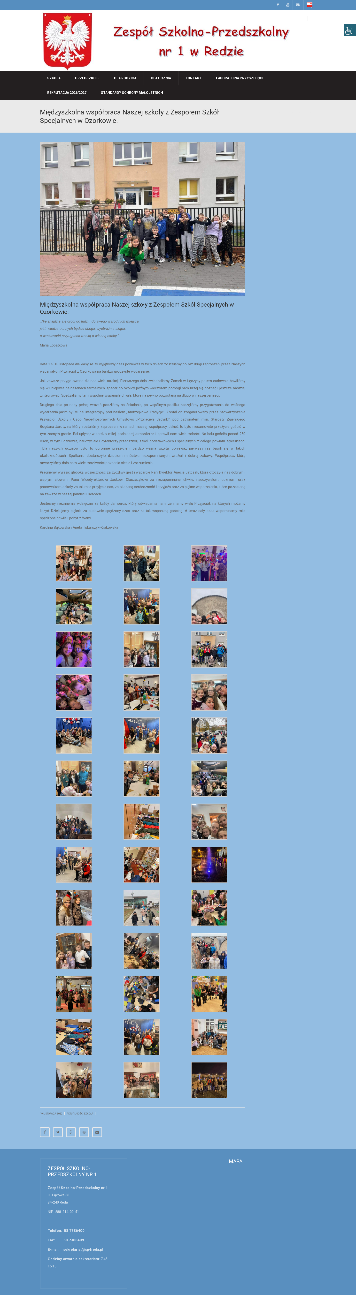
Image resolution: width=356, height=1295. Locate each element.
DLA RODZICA (125, 78)
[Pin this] (84, 1132)
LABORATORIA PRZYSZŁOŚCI (239, 78)
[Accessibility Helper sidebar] (350, 30)
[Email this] (97, 1132)
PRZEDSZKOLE (87, 78)
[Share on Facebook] (45, 1132)
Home (280, 111)
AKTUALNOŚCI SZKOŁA (300, 111)
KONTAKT (193, 78)
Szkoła (54, 78)
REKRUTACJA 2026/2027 (66, 93)
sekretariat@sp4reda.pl (83, 1249)
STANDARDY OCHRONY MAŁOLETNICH (132, 93)
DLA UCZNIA (161, 78)
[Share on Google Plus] (71, 1132)
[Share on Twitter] (58, 1132)
